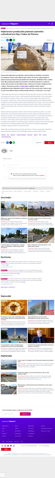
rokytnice (12, 134)
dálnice (36, 134)
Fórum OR (31, 428)
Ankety (43, 426)
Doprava (17, 28)
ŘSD (40, 134)
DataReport (31, 431)
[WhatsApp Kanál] (14, 446)
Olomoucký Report (10, 28)
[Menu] (52, 24)
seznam (44, 134)
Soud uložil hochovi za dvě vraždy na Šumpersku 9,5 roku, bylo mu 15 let (38, 317)
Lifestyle (30, 436)
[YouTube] (11, 446)
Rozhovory (18, 436)
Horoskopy (18, 433)
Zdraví (16, 428)
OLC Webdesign (45, 445)
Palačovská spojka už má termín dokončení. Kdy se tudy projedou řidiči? (33, 373)
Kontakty (16, 441)
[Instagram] (5, 446)
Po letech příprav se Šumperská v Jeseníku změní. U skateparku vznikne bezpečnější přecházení (13, 246)
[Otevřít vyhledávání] (49, 23)
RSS (22, 441)
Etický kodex (9, 441)
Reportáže (31, 426)
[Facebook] (2, 446)
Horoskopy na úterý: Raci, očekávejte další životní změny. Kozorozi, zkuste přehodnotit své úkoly (13, 318)
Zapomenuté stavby (46, 428)
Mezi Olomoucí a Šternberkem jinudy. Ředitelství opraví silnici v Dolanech (35, 385)
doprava (4, 134)
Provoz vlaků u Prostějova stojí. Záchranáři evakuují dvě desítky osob (35, 361)
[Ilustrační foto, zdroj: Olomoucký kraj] (27, 57)
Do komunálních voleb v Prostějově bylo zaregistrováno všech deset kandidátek (12, 345)
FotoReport (31, 433)
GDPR (3, 441)
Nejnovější (6, 296)
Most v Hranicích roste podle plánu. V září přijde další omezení (39, 245)
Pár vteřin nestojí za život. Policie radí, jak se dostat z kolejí (39, 219)
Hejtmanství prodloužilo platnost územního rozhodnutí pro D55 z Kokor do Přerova (37, 28)
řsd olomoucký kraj (6, 136)
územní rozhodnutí (21, 134)
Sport (16, 426)
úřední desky (24, 86)
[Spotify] (8, 446)
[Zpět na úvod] (9, 24)
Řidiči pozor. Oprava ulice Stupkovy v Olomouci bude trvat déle (14, 219)
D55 (8, 134)
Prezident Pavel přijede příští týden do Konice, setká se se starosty (41, 345)
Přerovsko (29, 134)
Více (18, 273)
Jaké (7, 265)
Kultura (4, 436)
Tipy (3, 431)
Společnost (5, 426)
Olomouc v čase (45, 431)
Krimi (3, 428)
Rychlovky (6, 257)
